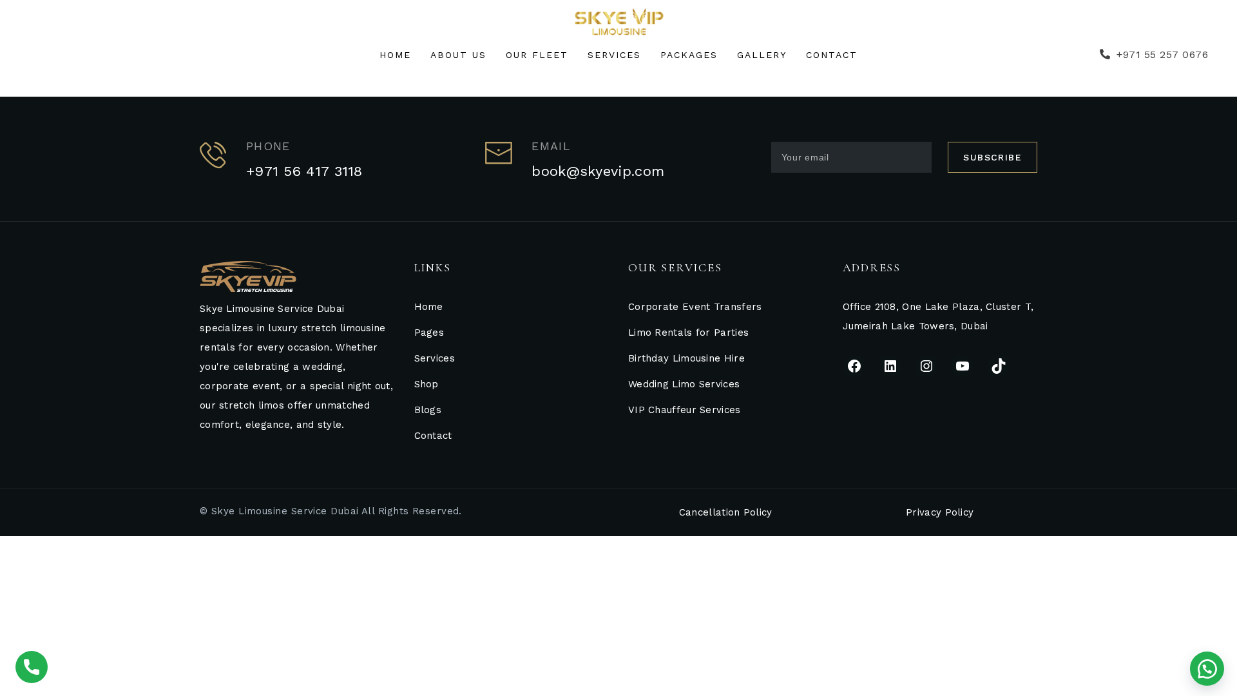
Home (428, 307)
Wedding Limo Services (684, 384)
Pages (429, 332)
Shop (426, 384)
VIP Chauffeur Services (684, 410)
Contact (433, 435)
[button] (1207, 669)
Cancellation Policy (725, 512)
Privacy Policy (939, 512)
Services (434, 358)
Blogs (428, 410)
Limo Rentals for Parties (688, 332)
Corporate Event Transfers (695, 307)
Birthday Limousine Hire (686, 358)
